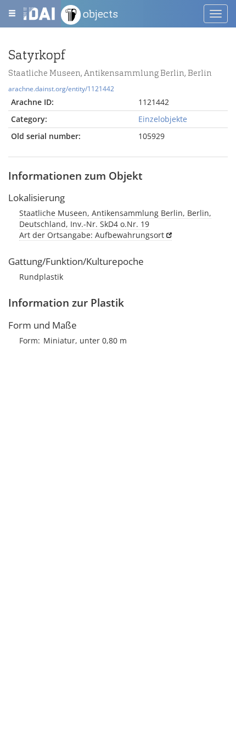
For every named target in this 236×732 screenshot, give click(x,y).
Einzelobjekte (162, 119)
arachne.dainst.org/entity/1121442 (61, 88)
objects (99, 14)
